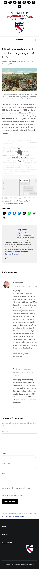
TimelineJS (5, 198)
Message (5, 431)
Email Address (6, 464)
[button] (20, 40)
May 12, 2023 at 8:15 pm (21, 286)
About (4, 526)
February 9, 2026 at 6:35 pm (23, 372)
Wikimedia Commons (29, 99)
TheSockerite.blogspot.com (12, 254)
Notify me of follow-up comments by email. (16, 488)
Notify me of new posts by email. (13, 495)
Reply (35, 286)
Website (4, 474)
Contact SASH (7, 543)
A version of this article (9, 201)
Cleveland (5, 64)
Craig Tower (12, 62)
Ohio (10, 64)
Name (4, 454)
